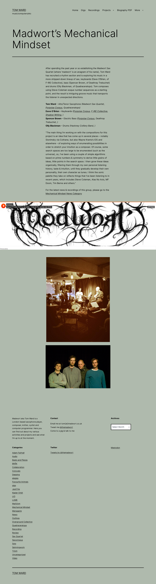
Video (14, 558)
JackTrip (16, 489)
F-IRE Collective (99, 111)
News (14, 514)
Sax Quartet (17, 536)
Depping (16, 474)
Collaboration (18, 467)
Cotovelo (16, 471)
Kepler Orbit (17, 493)
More (137, 10)
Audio (14, 456)
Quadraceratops (19, 525)
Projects (106, 10)
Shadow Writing (53, 115)
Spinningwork (18, 547)
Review (15, 533)
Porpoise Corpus (54, 107)
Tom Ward (19, 10)
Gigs (83, 10)
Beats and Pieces (19, 460)
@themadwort (66, 427)
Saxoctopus (17, 540)
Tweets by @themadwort (61, 452)
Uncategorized (18, 554)
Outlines (16, 518)
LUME (15, 500)
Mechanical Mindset (21, 507)
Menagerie (17, 511)
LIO (13, 496)
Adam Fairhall (18, 453)
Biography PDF (124, 10)
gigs (14, 485)
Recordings (94, 10)
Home (75, 10)
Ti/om (14, 551)
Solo (14, 544)
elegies (15, 478)
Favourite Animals (20, 482)
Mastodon (115, 448)
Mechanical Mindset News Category (64, 193)
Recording (16, 529)
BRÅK (14, 464)
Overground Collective (22, 522)
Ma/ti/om (16, 504)
